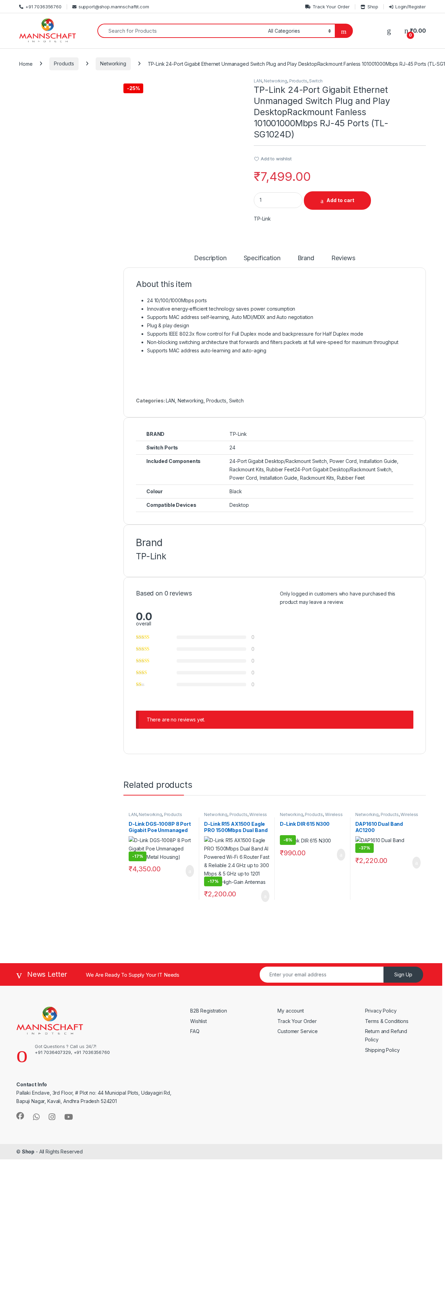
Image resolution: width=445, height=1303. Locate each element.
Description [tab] (210, 258)
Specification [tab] (262, 258)
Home (25, 63)
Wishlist (198, 1021)
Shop (372, 6)
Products (64, 63)
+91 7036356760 (43, 6)
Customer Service (297, 1031)
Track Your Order (331, 6)
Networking (113, 63)
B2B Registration (208, 1011)
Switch (315, 80)
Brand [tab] (306, 258)
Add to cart (340, 200)
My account (290, 1011)
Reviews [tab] (343, 258)
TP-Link (262, 219)
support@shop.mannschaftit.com (114, 6)
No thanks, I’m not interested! (135, 1294)
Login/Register (410, 6)
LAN (258, 80)
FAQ (195, 1031)
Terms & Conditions (386, 1021)
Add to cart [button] (189, 871)
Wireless (258, 814)
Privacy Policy (381, 1011)
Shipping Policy (382, 1050)
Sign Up (403, 974)
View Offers (34, 1235)
